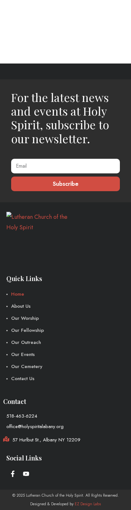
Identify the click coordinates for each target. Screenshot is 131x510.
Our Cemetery (26, 366)
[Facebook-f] (12, 473)
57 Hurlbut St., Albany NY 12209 (46, 439)
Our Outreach (26, 342)
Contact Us (22, 378)
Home (17, 294)
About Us (21, 306)
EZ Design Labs (88, 504)
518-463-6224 (21, 416)
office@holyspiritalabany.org (35, 426)
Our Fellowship (27, 330)
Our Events (23, 354)
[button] (119, 10)
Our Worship (25, 318)
